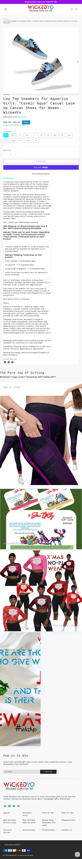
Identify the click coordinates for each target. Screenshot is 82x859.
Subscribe (48, 772)
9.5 (69, 135)
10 (6, 140)
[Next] (78, 62)
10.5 (13, 140)
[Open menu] (5, 9)
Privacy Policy (48, 830)
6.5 (27, 135)
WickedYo (22, 117)
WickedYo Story (27, 814)
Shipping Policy (68, 820)
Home (5, 19)
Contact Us (67, 830)
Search (6, 813)
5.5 (13, 135)
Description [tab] (8, 177)
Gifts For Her (48, 813)
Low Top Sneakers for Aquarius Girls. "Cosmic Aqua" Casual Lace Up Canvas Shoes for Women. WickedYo (40, 22)
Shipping (6, 125)
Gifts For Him (68, 813)
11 (21, 140)
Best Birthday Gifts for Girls (29, 821)
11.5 (28, 140)
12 (36, 140)
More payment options (41, 173)
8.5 (55, 135)
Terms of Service (7, 831)
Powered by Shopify (25, 855)
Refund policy (29, 830)
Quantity (7, 150)
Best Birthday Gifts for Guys (9, 821)
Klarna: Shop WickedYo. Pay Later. (48, 822)
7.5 (41, 135)
